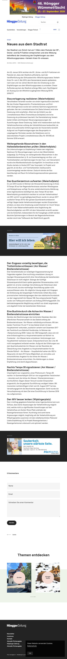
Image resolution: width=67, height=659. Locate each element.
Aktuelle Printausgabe (14, 641)
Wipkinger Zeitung (27, 17)
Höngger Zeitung (40, 17)
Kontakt (9, 639)
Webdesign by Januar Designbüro (25, 654)
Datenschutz (32, 646)
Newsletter (10, 634)
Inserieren (10, 636)
